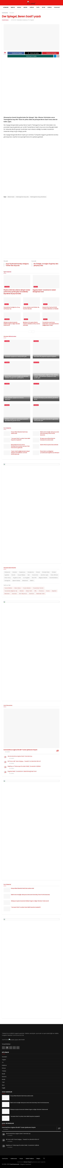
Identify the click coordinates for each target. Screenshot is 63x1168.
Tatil (37, 7)
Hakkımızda (14, 1158)
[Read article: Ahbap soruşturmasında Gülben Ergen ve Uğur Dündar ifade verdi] (12, 316)
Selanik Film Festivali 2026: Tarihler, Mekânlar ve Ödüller (50, 307)
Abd (29, 575)
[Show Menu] (2, 2)
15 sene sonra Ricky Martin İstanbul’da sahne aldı (47, 439)
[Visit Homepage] (31, 2)
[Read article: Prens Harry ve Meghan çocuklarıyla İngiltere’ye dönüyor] (36, 452)
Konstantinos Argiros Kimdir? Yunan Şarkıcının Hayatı (20, 750)
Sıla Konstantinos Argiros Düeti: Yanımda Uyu (20, 756)
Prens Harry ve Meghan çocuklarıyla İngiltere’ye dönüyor (49, 451)
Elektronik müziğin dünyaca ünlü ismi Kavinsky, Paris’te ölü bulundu (49, 433)
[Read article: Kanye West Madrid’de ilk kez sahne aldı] (7, 433)
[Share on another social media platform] (58, 56)
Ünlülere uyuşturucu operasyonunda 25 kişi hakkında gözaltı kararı (16, 419)
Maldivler (7, 593)
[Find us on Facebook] (3, 1047)
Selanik (22, 591)
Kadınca (25, 20)
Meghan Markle (43, 577)
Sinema (4, 1076)
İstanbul (14, 572)
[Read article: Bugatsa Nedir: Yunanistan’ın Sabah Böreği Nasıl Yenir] (46, 281)
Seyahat (54, 591)
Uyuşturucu (22, 572)
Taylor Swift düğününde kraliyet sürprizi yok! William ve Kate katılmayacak (20, 452)
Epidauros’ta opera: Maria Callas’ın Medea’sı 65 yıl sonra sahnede (31, 323)
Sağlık (32, 7)
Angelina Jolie (17, 577)
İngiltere (7, 575)
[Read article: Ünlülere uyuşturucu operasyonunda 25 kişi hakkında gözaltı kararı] (17, 413)
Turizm (48, 591)
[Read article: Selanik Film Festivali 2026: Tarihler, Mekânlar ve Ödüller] (50, 301)
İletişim (38, 1158)
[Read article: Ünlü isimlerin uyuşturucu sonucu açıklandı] (17, 391)
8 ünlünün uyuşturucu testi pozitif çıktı (16, 356)
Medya (13, 7)
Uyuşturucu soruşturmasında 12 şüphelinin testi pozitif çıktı (46, 419)
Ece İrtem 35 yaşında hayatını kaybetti (45, 356)
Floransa (41, 591)
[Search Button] (60, 2)
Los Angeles (26, 577)
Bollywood (25, 580)
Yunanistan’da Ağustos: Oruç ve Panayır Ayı (12, 307)
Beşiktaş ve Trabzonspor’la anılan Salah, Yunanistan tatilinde (24, 766)
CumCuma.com (14, 1164)
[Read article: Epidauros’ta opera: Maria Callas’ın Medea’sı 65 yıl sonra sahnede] (31, 316)
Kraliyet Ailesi (46, 572)
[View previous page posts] (30, 332)
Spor (43, 7)
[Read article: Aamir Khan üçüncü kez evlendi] (36, 446)
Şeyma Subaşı (16, 580)
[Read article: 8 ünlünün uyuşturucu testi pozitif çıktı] (17, 349)
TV (28, 20)
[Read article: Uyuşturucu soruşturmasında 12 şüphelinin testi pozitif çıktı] (46, 413)
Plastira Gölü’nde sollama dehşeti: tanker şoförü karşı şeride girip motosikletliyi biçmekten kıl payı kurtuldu (17, 291)
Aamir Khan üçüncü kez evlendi (49, 444)
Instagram (7, 580)
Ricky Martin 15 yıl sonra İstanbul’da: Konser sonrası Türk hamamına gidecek (20, 446)
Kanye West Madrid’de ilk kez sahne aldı (19, 432)
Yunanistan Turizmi (38, 588)
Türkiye (4, 1071)
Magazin (36, 362)
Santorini (31, 593)
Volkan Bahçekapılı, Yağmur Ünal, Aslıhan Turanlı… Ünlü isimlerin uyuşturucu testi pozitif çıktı (46, 376)
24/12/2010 (14, 20)
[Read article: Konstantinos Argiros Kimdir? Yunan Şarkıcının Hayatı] (31, 728)
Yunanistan (35, 575)
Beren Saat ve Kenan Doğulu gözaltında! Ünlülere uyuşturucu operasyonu (16, 377)
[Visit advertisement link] (31, 87)
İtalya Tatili (29, 591)
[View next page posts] (33, 332)
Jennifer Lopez (44, 575)
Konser (38, 572)
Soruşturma (31, 572)
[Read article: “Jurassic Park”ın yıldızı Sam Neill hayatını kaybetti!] (7, 440)
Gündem (5, 7)
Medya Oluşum (28, 1162)
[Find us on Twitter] (7, 1047)
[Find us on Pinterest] (14, 1047)
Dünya (50, 7)
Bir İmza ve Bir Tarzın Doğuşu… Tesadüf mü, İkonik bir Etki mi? (24, 761)
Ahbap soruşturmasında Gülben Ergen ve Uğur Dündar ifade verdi (12, 323)
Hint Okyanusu (23, 593)
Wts (36, 591)
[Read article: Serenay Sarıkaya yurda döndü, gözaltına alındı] (46, 391)
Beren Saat (11, 197)
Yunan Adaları (27, 588)
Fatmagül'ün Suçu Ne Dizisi (38, 197)
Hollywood (7, 572)
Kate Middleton (54, 577)
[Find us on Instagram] (10, 1047)
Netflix (32, 580)
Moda (19, 7)
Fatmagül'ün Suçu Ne (22, 197)
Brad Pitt (34, 577)
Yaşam (32, 20)
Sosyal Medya (21, 575)
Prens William (54, 575)
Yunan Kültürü (8, 588)
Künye (21, 1158)
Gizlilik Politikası (30, 1158)
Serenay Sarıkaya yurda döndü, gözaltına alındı (46, 398)
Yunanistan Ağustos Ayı (11, 591)
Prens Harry (8, 577)
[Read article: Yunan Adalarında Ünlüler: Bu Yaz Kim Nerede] (31, 301)
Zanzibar (14, 593)
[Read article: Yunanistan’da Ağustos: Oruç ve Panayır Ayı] (12, 301)
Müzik (25, 7)
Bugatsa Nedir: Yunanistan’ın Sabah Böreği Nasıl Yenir (44, 291)
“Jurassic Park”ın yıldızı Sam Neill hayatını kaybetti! (20, 439)
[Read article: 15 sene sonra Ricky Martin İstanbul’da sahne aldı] (36, 440)
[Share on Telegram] (55, 56)
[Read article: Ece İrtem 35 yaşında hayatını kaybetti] (46, 349)
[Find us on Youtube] (17, 1047)
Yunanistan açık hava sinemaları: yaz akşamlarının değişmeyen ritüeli (50, 323)
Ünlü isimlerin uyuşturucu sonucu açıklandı (14, 398)
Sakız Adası (17, 588)
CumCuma (5, 12)
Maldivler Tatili (41, 593)
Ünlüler (54, 572)
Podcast (57, 7)
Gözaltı (13, 575)
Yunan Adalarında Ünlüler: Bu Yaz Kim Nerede (31, 307)
